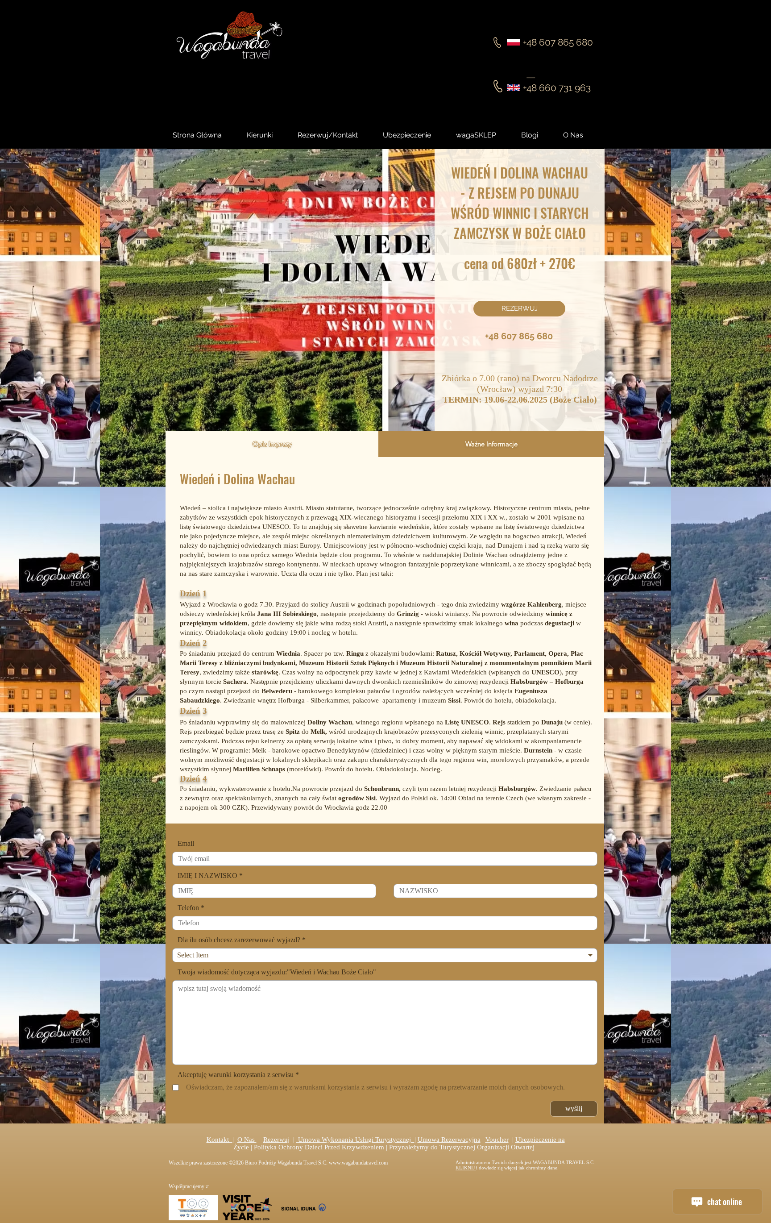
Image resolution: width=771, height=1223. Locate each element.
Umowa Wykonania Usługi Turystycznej (355, 1139)
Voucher (497, 1139)
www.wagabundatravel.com (358, 1163)
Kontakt (219, 1139)
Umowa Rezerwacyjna (449, 1139)
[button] (538, 135)
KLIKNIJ (466, 1167)
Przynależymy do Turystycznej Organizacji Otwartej (462, 1147)
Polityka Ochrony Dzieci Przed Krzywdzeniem (319, 1147)
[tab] (272, 444)
